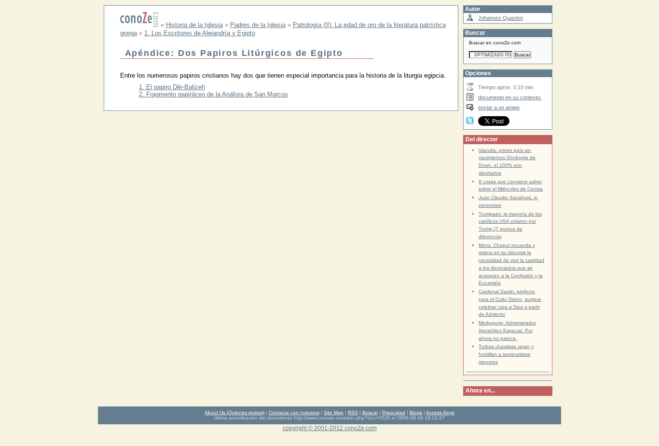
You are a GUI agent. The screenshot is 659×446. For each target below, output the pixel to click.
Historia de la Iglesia (194, 24)
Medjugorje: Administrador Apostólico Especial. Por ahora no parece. (507, 330)
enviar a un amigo (499, 107)
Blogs (416, 412)
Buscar (370, 412)
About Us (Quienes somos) (234, 412)
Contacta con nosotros (294, 412)
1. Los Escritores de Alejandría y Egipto (199, 33)
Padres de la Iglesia (258, 24)
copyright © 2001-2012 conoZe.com (330, 428)
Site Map (333, 412)
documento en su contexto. (510, 97)
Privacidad (393, 412)
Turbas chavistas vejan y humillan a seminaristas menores (506, 354)
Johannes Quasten (500, 18)
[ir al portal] (139, 24)
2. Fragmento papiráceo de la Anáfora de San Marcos (213, 94)
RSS (353, 412)
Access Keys (440, 412)
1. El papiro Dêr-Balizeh (172, 87)
